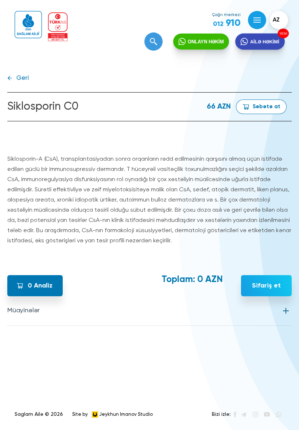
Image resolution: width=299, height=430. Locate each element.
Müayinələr (23, 310)
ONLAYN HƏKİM (206, 41)
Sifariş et (266, 285)
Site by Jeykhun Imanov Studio (112, 414)
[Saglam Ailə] (28, 24)
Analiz (40, 285)
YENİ (284, 33)
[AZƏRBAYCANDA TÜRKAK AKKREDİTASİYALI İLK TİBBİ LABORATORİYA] (57, 27)
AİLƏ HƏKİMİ (264, 41)
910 (227, 23)
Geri (22, 78)
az (276, 20)
